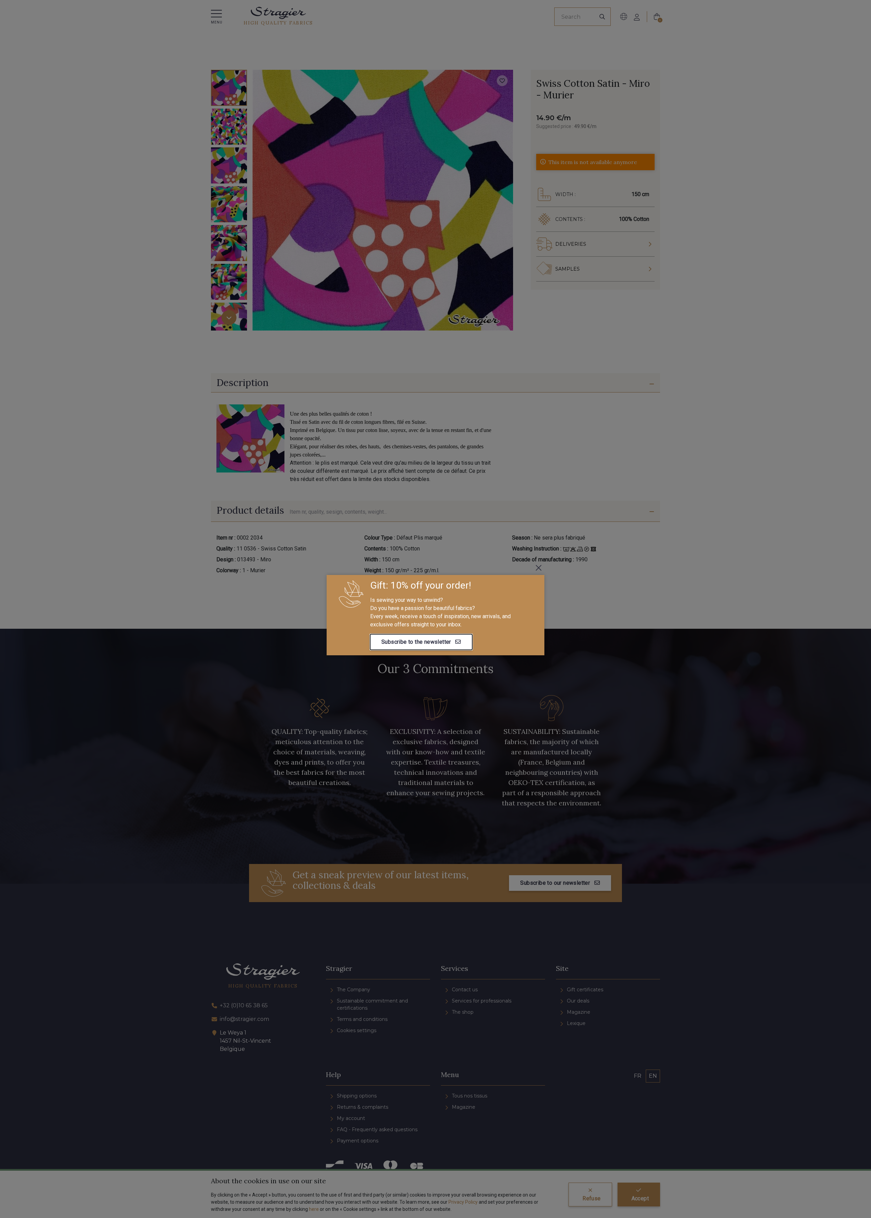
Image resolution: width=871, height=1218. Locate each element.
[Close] (538, 568)
